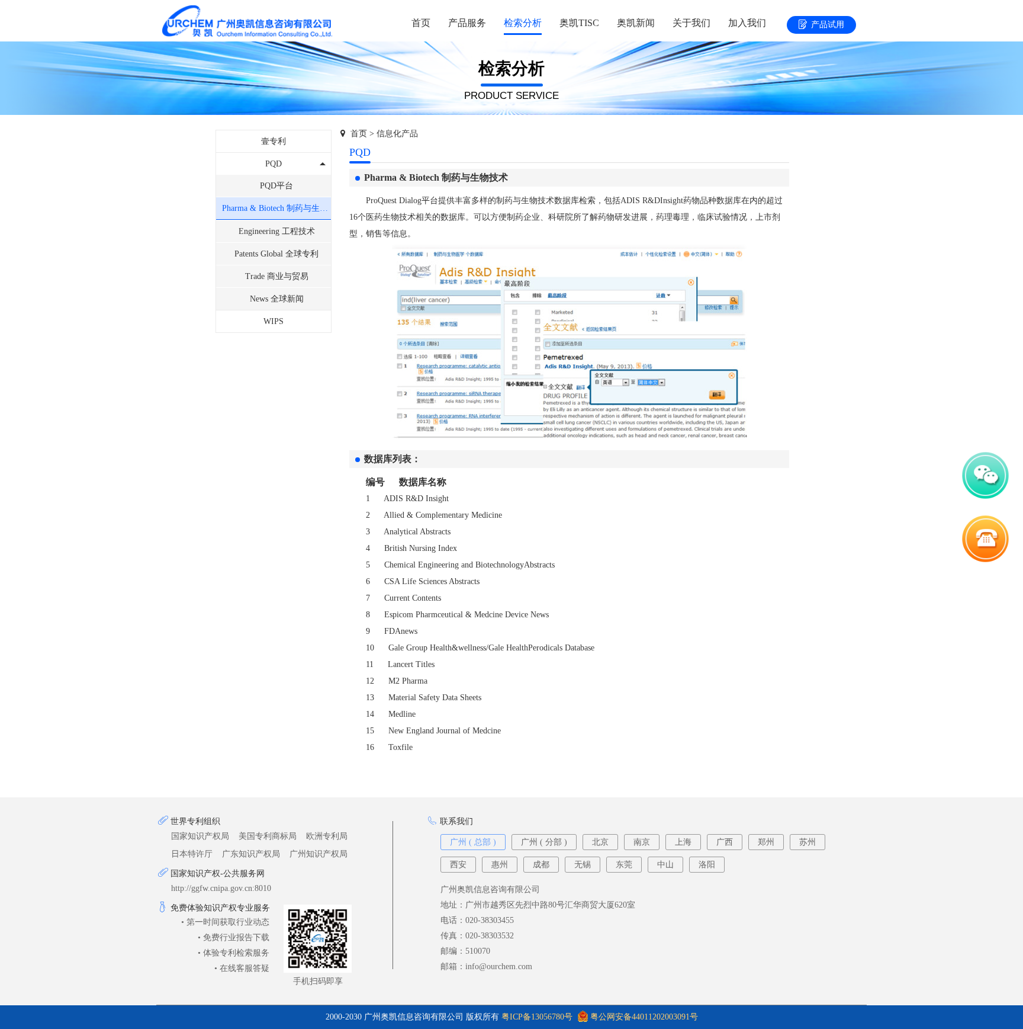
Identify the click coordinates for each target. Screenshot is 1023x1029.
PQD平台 (276, 185)
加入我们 (747, 23)
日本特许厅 (192, 854)
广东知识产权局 (251, 854)
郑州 (766, 842)
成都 (541, 864)
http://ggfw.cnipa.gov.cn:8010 (221, 888)
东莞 (624, 864)
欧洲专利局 (327, 836)
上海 (683, 842)
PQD (273, 163)
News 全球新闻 (277, 298)
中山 (665, 864)
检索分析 (523, 23)
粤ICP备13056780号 (536, 1016)
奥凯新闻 (636, 23)
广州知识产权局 (318, 854)
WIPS (273, 321)
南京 (641, 842)
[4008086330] (985, 561)
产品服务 (467, 23)
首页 (420, 23)
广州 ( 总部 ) (473, 842)
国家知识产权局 (200, 836)
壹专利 (273, 141)
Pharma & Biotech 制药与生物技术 (276, 208)
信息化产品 (397, 133)
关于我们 (691, 23)
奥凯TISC (579, 23)
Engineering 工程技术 (277, 231)
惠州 (499, 864)
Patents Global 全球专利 (276, 253)
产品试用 (827, 24)
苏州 (807, 842)
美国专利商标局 (268, 836)
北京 (600, 842)
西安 (458, 864)
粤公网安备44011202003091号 (644, 1016)
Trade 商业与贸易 (276, 276)
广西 (724, 842)
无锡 (582, 864)
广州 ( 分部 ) (544, 842)
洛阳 (707, 864)
